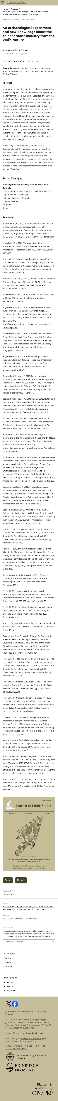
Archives (14, 9)
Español (7, 962)
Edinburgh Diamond (27, 1041)
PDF (9, 880)
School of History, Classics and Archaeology (25, 1033)
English (7, 958)
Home (5, 9)
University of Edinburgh (32, 1038)
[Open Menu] (2, 2)
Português (8, 966)
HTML (22, 880)
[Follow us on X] (8, 1006)
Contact (8, 1046)
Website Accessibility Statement (25, 1047)
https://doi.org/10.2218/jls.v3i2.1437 (23, 61)
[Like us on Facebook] (15, 1006)
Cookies (32, 1046)
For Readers (9, 982)
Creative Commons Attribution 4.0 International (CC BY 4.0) (28, 1023)
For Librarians (9, 990)
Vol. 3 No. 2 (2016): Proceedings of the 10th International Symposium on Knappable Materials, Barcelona (25, 12)
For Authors (9, 986)
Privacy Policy (20, 1046)
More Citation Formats (14, 941)
